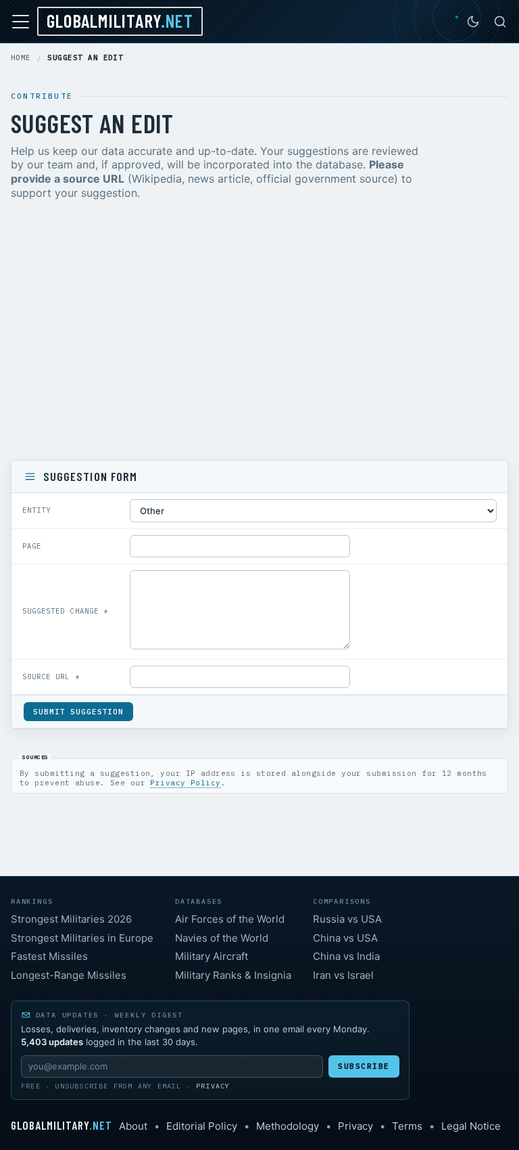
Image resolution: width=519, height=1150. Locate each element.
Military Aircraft (211, 956)
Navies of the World (221, 938)
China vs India (346, 956)
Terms (407, 1126)
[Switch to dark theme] (473, 21)
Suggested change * (65, 611)
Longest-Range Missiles (68, 975)
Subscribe (364, 1066)
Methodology (287, 1126)
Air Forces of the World (230, 919)
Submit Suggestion (78, 711)
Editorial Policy (201, 1126)
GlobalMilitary (120, 20)
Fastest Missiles (49, 956)
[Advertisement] (259, 333)
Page (31, 546)
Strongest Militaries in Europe (82, 938)
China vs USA (345, 938)
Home (21, 57)
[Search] (500, 21)
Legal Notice (471, 1126)
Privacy (213, 1086)
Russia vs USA (347, 919)
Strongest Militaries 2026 (71, 919)
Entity (36, 510)
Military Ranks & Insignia (233, 975)
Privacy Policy (185, 782)
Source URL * (51, 676)
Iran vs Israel (343, 975)
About (133, 1126)
